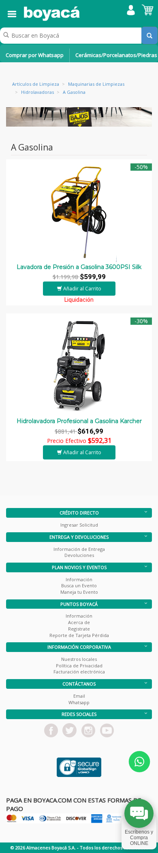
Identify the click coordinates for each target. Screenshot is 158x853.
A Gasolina (74, 92)
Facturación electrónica (79, 672)
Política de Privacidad (79, 666)
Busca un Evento (79, 585)
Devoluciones (79, 555)
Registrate (79, 629)
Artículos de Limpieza (35, 84)
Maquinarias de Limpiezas (96, 84)
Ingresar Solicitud (79, 525)
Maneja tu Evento (79, 592)
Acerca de (79, 622)
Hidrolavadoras (37, 92)
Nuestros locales (79, 659)
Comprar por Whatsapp (35, 55)
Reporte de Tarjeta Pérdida (79, 635)
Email (79, 696)
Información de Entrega (79, 549)
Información (79, 579)
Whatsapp (79, 702)
